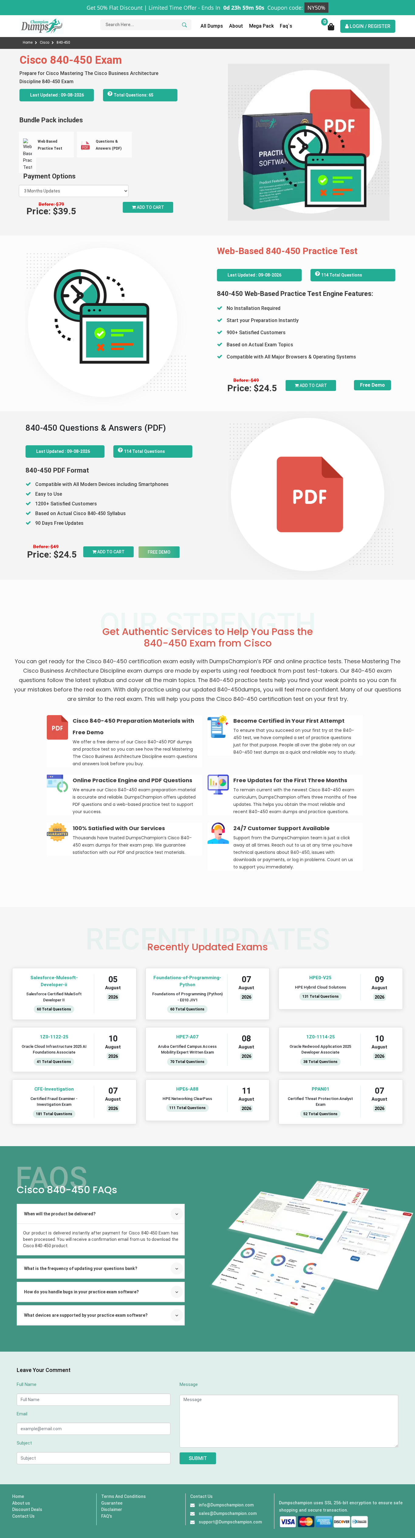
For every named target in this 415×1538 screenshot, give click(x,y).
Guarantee (111, 1503)
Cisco (45, 42)
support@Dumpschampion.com (230, 1521)
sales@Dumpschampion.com (228, 1513)
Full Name (26, 1384)
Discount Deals (27, 1509)
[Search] (183, 25)
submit (198, 1458)
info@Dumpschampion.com (226, 1504)
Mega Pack (261, 26)
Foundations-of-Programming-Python (187, 981)
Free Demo (372, 385)
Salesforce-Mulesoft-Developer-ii (54, 981)
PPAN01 (320, 1089)
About (236, 26)
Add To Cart (313, 385)
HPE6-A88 (187, 1089)
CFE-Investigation (54, 1089)
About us (21, 1503)
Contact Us (23, 1516)
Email (22, 1414)
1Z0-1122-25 (54, 1037)
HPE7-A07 (187, 1037)
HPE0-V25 (321, 977)
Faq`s (286, 26)
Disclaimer (111, 1509)
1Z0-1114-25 (320, 1037)
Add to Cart (150, 207)
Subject (24, 1443)
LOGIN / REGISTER (369, 26)
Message (189, 1384)
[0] (331, 28)
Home (28, 42)
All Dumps (212, 26)
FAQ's (106, 1516)
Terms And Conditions (123, 1496)
